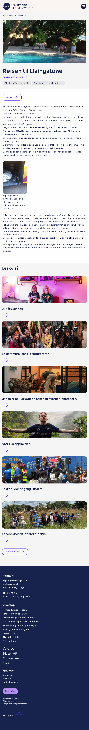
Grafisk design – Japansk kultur (18, 617)
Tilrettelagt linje (11, 637)
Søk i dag (10, 691)
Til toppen (8, 715)
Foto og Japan (10, 641)
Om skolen (11, 658)
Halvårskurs (9, 633)
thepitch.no (22, 704)
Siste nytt (10, 653)
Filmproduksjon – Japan (15, 609)
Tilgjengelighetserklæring (13, 701)
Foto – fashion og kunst (15, 613)
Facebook (8, 678)
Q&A (6, 663)
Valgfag (8, 649)
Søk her (9, 97)
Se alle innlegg (12, 551)
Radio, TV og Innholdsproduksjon (20, 625)
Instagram (8, 675)
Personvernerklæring (11, 698)
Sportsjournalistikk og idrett (48, 83)
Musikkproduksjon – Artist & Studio (21, 621)
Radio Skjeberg (10, 682)
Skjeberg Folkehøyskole (17, 83)
